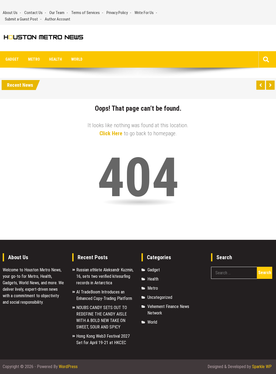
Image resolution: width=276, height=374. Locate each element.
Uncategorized (159, 297)
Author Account (57, 19)
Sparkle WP (262, 366)
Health (55, 59)
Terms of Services (85, 12)
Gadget (12, 59)
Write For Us (144, 12)
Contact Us (33, 12)
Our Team (56, 12)
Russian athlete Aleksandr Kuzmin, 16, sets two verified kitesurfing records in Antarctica (104, 276)
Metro (34, 59)
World (76, 59)
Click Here (110, 133)
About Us (10, 12)
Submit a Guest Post (21, 19)
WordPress (68, 366)
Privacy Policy (117, 12)
